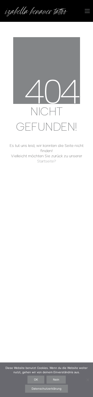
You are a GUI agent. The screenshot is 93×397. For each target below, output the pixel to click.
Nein (56, 379)
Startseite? (46, 161)
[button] (87, 11)
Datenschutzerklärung (46, 388)
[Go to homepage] (35, 10)
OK (36, 379)
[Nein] (87, 380)
